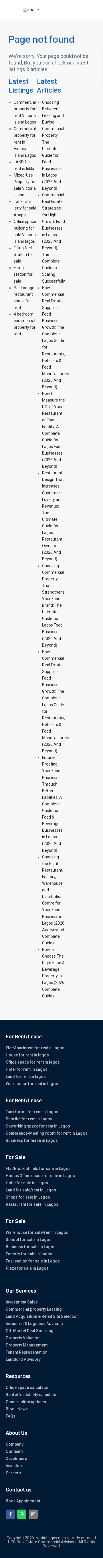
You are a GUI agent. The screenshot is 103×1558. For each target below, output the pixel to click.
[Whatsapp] (21, 1514)
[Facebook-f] (10, 1514)
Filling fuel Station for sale (23, 254)
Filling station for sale (23, 274)
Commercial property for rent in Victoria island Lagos (25, 141)
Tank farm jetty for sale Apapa (25, 208)
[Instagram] (33, 1514)
